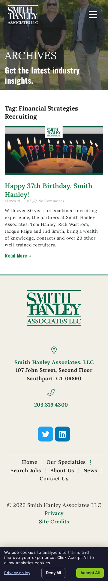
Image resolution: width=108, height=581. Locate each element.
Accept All (90, 572)
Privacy (54, 513)
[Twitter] (45, 434)
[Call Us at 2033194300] (51, 392)
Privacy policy (17, 573)
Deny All (53, 572)
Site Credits (54, 521)
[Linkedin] (62, 434)
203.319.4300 (51, 404)
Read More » (18, 255)
